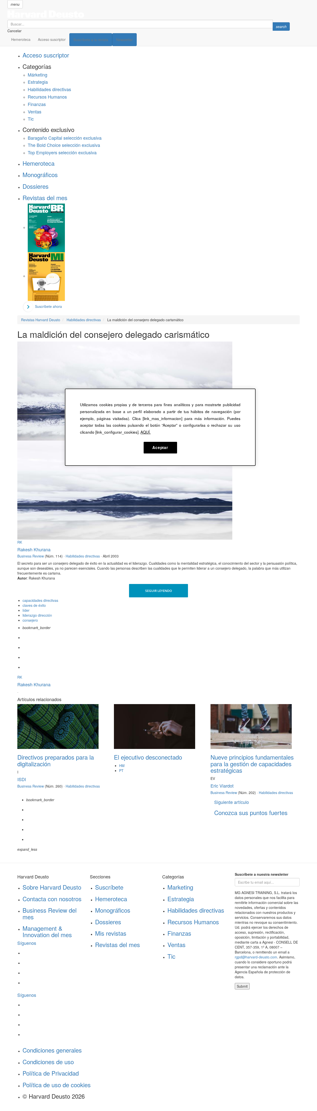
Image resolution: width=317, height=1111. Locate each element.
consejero (30, 620)
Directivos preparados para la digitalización (55, 760)
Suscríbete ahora (48, 306)
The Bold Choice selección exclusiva (64, 145)
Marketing (180, 887)
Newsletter (124, 39)
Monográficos (40, 174)
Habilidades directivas (49, 89)
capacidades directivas (40, 600)
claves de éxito (34, 605)
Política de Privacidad (51, 1073)
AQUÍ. (145, 432)
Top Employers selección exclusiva (62, 152)
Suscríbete (109, 887)
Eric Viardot (222, 785)
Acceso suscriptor (52, 39)
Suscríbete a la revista (90, 39)
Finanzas (37, 104)
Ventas (34, 111)
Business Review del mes (50, 913)
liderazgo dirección (37, 615)
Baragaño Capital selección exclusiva (65, 137)
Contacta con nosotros (52, 898)
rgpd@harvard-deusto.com (256, 956)
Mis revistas (110, 933)
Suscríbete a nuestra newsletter (261, 874)
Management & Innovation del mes (47, 931)
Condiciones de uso (48, 1061)
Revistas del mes (45, 197)
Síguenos (26, 943)
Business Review (30, 556)
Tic (31, 118)
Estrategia (38, 82)
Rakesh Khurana (34, 549)
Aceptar (160, 447)
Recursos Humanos (47, 96)
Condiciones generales (52, 1050)
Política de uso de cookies (57, 1084)
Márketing (37, 74)
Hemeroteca (20, 39)
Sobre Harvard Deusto (52, 887)
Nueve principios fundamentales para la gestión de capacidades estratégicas (252, 763)
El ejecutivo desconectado (148, 757)
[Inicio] (148, 14)
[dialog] (160, 427)
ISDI (21, 779)
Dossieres (36, 186)
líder (26, 610)
